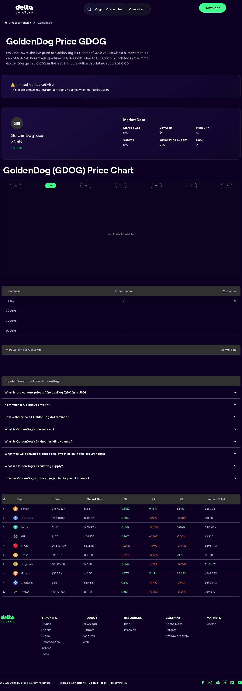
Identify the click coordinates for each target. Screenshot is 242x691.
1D (51, 185)
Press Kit (130, 630)
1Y (191, 185)
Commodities (50, 642)
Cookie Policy (97, 682)
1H (16, 185)
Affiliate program (177, 636)
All (226, 185)
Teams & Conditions (72, 682)
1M (121, 185)
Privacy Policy (118, 682)
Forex (45, 654)
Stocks (46, 630)
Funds (45, 636)
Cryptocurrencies (20, 22)
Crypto (46, 624)
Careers (170, 630)
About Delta (174, 624)
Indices (46, 648)
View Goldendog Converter (23, 349)
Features (89, 636)
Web (86, 642)
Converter (136, 9)
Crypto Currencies (108, 9)
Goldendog (45, 22)
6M (156, 185)
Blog (127, 624)
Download (212, 8)
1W (86, 185)
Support (88, 630)
